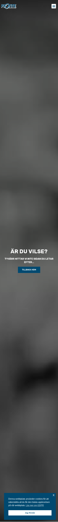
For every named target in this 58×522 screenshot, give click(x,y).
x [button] (53, 495)
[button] (54, 6)
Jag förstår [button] (30, 513)
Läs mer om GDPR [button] (35, 505)
